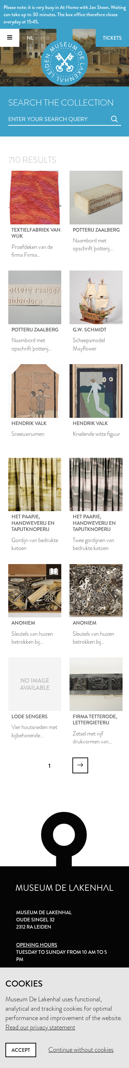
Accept (20, 1050)
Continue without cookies (81, 1049)
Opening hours (36, 944)
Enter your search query (33, 111)
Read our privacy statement (40, 1027)
